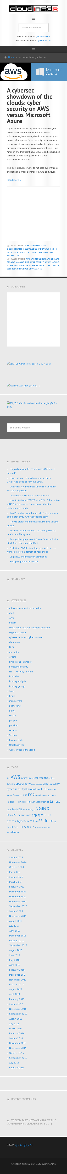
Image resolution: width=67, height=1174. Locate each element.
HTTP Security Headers (21, 671)
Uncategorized (16, 744)
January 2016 (16, 1038)
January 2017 (16, 1004)
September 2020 (18, 906)
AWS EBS (51, 259)
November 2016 (17, 1008)
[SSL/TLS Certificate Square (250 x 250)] (33, 364)
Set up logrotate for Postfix (24, 561)
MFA (40, 268)
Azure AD (11, 265)
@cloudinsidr (44, 40)
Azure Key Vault (37, 265)
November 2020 (17, 901)
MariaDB (17, 809)
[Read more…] (14, 179)
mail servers (15, 700)
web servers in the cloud (22, 749)
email (38, 795)
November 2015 (17, 1048)
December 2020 (17, 896)
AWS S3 (48, 262)
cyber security (16, 789)
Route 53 (28, 821)
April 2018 (14, 964)
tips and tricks (16, 739)
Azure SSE (22, 265)
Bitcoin (12, 622)
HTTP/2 (19, 801)
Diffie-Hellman (32, 789)
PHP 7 (47, 815)
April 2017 (14, 994)
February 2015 (17, 1067)
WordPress (13, 832)
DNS (11, 647)
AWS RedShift (37, 262)
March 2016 (15, 1028)
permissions (24, 815)
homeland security (18, 666)
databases (14, 642)
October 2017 (16, 984)
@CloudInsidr (43, 36)
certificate (53, 265)
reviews (13, 730)
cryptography (22, 784)
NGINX (12, 715)
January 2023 (16, 877)
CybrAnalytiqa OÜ (24, 1145)
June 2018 (14, 955)
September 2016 (18, 1013)
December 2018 (17, 935)
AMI (8, 778)
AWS (28, 259)
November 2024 (17, 862)
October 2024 (16, 867)
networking (15, 705)
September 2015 (18, 1057)
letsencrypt (42, 801)
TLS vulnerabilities (42, 827)
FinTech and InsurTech (20, 661)
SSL (16, 826)
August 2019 (15, 921)
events (12, 656)
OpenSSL (12, 815)
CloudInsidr (33, 8)
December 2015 (17, 1043)
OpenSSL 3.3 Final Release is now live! (30, 495)
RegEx (20, 821)
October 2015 (16, 1052)
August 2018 (15, 950)
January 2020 (16, 911)
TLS (23, 827)
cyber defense (36, 784)
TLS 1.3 (30, 827)
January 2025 (16, 857)
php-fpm (13, 725)
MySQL (31, 809)
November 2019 (17, 916)
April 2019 (14, 930)
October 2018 (16, 940)
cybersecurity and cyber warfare (35, 252)
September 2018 (18, 945)
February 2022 (17, 886)
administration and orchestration (25, 608)
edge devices (30, 268)
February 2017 (17, 999)
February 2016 (17, 1033)
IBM (33, 801)
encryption (13, 255)
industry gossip (17, 686)
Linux (12, 695)
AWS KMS (24, 262)
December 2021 (17, 891)
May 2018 (14, 960)
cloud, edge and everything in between (29, 627)
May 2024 (14, 872)
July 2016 (14, 1023)
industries (14, 676)
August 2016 (15, 1018)
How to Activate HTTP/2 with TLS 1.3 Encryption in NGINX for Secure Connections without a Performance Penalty (33, 504)
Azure (55, 262)
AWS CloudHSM (38, 259)
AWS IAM (15, 262)
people (13, 720)
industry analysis (17, 681)
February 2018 (17, 969)
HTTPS (27, 801)
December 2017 (17, 974)
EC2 (31, 794)
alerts (12, 612)
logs (9, 809)
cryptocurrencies (17, 632)
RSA (35, 821)
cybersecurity (14, 268)
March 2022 (15, 881)
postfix (11, 821)
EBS (25, 795)
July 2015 (14, 1062)
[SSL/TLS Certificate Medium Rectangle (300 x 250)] (33, 407)
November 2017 (17, 979)
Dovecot (18, 795)
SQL (55, 821)
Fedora (10, 801)
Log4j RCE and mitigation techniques (28, 556)
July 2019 (14, 925)
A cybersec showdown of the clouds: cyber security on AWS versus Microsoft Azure (30, 105)
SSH (10, 827)
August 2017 (15, 989)
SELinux (13, 735)
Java (11, 691)
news (12, 710)
